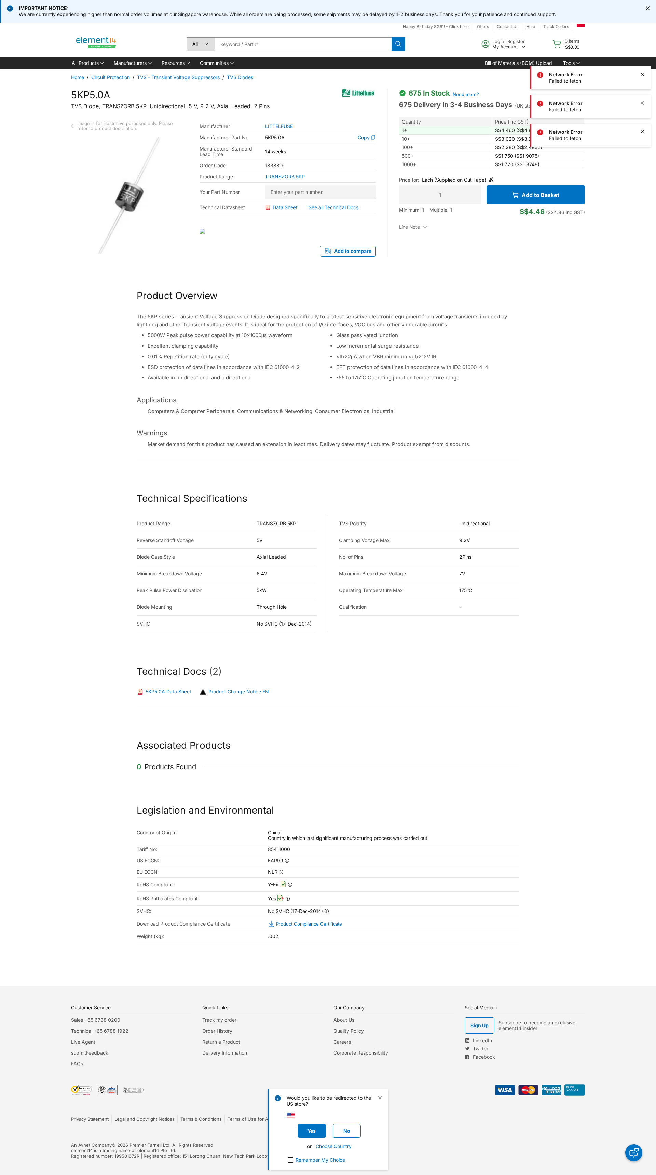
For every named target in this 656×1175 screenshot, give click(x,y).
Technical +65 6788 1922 (99, 1031)
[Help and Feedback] (633, 1152)
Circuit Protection (110, 77)
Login (498, 41)
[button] (87, 63)
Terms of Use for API (250, 1119)
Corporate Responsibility (360, 1053)
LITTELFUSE (279, 126)
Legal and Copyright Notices (144, 1119)
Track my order (219, 1020)
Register (516, 41)
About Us (343, 1020)
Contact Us (507, 26)
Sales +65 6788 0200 (95, 1020)
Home (77, 77)
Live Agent (83, 1042)
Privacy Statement (90, 1119)
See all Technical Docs (333, 207)
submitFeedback (89, 1053)
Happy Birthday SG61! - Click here (436, 26)
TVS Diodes (240, 77)
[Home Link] (96, 44)
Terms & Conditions (201, 1119)
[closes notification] (648, 8)
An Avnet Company (91, 1145)
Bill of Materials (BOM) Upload (518, 63)
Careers (342, 1042)
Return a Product (221, 1042)
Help (530, 26)
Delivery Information (224, 1053)
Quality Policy (348, 1031)
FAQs (77, 1063)
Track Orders (556, 26)
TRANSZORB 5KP (285, 177)
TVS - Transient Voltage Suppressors (178, 77)
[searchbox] (303, 44)
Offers (483, 26)
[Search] (398, 44)
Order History (217, 1031)
